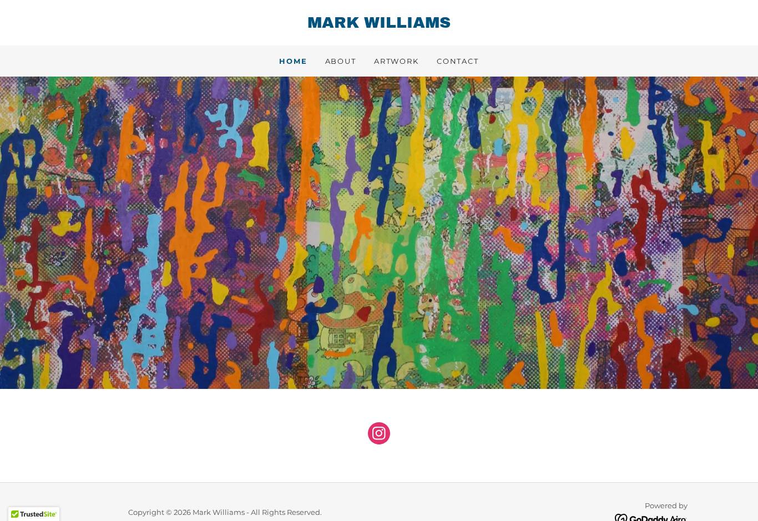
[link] (379, 25)
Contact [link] (458, 61)
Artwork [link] (396, 61)
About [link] (340, 61)
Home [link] (293, 61)
